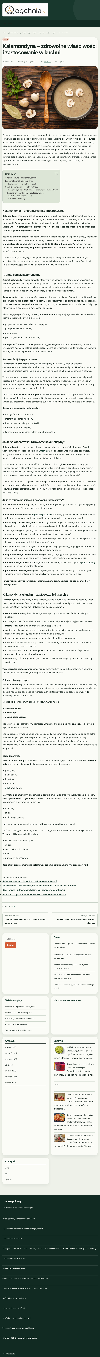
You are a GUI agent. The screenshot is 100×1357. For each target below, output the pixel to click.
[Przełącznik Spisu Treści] (55, 174)
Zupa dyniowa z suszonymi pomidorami (18, 1328)
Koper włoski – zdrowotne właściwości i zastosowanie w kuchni (33, 890)
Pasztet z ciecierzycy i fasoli (13, 1308)
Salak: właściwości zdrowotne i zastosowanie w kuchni (29, 881)
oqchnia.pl (47, 62)
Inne (6, 1174)
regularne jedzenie (41, 514)
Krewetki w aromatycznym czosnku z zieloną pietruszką (24, 1288)
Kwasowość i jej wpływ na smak (23, 184)
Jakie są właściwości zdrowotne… (22, 187)
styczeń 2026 (10, 1047)
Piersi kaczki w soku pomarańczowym (17, 1208)
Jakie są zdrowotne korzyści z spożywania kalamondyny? (34, 190)
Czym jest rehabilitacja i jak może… (19, 1030)
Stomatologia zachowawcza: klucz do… (21, 1018)
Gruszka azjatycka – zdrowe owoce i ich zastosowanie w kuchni (34, 894)
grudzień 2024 (11, 1077)
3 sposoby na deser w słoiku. (14, 1258)
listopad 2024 (10, 1083)
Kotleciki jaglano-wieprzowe (13, 1268)
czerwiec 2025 (11, 1059)
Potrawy (8, 1180)
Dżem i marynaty (18, 199)
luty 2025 (9, 1065)
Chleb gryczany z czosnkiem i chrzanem (18, 1219)
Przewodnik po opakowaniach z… (18, 1024)
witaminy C (44, 451)
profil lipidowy (88, 562)
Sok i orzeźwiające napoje (21, 196)
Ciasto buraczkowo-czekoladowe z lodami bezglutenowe (25, 1278)
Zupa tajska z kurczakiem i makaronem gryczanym (22, 1229)
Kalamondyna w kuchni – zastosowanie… (25, 193)
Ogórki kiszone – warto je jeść (14, 1298)
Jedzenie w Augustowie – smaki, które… (21, 1007)
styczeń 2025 (10, 1071)
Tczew (56, 1084)
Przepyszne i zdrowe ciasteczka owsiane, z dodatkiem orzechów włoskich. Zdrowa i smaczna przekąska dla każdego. (49, 1248)
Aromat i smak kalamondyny (20, 181)
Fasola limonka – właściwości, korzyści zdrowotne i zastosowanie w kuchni (39, 885)
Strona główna (7, 33)
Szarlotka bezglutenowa (12, 1239)
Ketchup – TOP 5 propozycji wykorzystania (19, 1338)
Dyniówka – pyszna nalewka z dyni (16, 1318)
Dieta (17, 33)
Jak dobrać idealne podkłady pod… (19, 1012)
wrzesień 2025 (11, 1053)
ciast (7, 788)
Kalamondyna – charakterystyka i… (22, 178)
